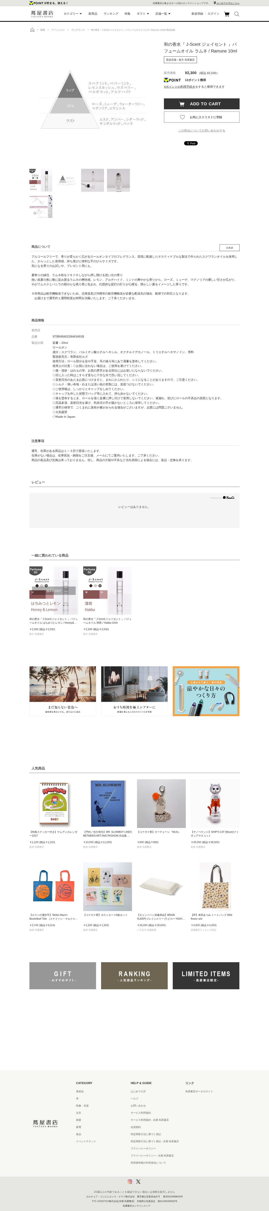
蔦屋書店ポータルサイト (199, 1091)
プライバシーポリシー (143, 1148)
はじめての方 (138, 1091)
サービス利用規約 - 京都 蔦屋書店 (150, 1119)
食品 (78, 1134)
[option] (92, 100)
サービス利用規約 (141, 1112)
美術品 (80, 1091)
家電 (78, 1127)
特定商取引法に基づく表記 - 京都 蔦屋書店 (155, 1141)
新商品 (92, 13)
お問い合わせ (138, 1105)
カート (227, 16)
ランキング (111, 13)
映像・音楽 (82, 1105)
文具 (78, 1112)
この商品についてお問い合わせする (201, 130)
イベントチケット (86, 1141)
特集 (128, 13)
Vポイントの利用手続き (179, 86)
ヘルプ (134, 1098)
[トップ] (32, 29)
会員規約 (136, 1127)
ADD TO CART (203, 104)
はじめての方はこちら (228, 3)
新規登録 (197, 13)
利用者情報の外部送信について (148, 1162)
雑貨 (78, 1119)
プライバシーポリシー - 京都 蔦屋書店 (152, 1155)
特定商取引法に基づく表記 (146, 1134)
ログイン (213, 13)
